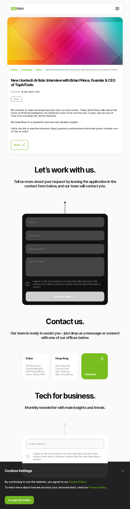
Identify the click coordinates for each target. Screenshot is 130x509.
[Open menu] (117, 8)
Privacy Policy (97, 487)
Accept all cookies (19, 500)
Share (17, 144)
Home (14, 69)
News (39, 69)
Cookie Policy (77, 481)
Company (26, 69)
